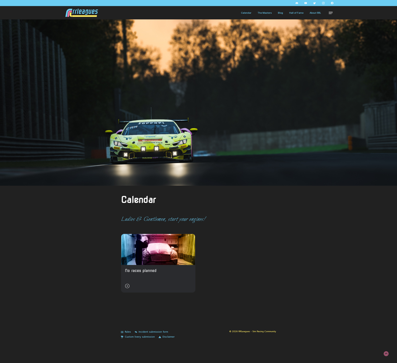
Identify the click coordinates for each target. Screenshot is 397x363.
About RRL (315, 12)
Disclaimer (169, 336)
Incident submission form (153, 332)
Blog (280, 12)
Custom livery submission (140, 336)
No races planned (141, 270)
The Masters (265, 12)
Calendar (246, 12)
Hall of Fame (296, 12)
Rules (128, 332)
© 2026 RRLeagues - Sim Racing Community (252, 331)
